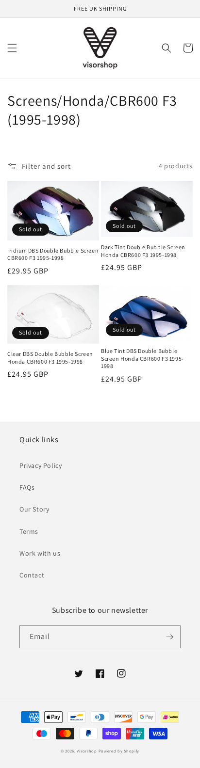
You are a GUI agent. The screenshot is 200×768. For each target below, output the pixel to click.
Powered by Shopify (119, 750)
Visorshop (87, 750)
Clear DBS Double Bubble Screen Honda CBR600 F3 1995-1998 (50, 357)
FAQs (26, 487)
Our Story (34, 509)
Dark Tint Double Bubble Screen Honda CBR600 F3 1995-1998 (143, 250)
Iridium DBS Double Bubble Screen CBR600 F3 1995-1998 (53, 254)
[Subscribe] (169, 636)
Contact (31, 575)
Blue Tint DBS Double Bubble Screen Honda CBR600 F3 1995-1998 (142, 358)
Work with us (39, 553)
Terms (28, 531)
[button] (12, 48)
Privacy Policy (40, 465)
